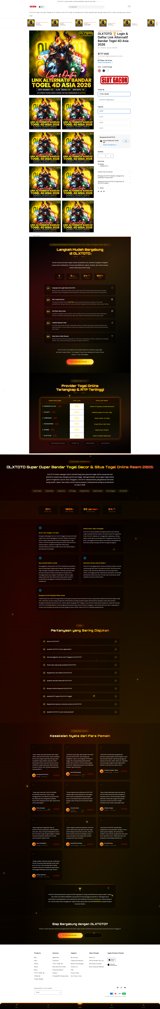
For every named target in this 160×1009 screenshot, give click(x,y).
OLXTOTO (32, 12)
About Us (92, 957)
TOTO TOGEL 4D (113, 12)
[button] (32, 12)
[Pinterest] (104, 192)
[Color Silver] (107, 70)
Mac (35, 957)
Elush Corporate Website (96, 966)
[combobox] (86, 6)
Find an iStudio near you (96, 960)
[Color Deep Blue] (103, 70)
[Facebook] (99, 192)
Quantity (100, 151)
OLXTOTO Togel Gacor (107, 100)
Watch (36, 966)
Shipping (107, 56)
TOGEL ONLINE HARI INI (100, 12)
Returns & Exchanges (77, 963)
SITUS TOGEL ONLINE (86, 12)
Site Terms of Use (76, 976)
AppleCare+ (55, 957)
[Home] (33, 6)
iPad (35, 960)
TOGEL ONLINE (46, 12)
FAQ (72, 970)
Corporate (55, 960)
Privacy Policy (75, 973)
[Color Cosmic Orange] (99, 70)
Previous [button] (30, 1)
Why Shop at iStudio (95, 963)
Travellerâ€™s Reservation (60, 976)
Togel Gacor (122, 12)
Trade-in (55, 973)
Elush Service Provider (59, 966)
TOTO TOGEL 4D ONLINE (72, 12)
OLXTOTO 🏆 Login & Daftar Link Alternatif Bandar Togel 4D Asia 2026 (80, 1)
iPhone (36, 963)
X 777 (101, 111)
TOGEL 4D (39, 12)
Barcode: (109, 47)
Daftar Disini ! (99, 1)
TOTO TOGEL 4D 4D (58, 12)
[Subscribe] (60, 992)
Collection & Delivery (77, 960)
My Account (74, 957)
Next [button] (130, 1)
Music (36, 970)
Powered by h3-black (120, 996)
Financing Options (57, 970)
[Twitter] (101, 192)
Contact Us (74, 966)
